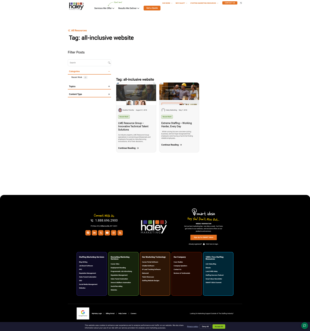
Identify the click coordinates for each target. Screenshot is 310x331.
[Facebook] (88, 232)
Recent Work (124, 117)
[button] (241, 3)
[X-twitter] (101, 232)
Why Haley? (180, 3)
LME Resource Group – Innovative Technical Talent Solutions (133, 126)
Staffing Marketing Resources (203, 3)
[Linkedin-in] (94, 232)
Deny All (205, 326)
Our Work (166, 3)
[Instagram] (113, 232)
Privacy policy (192, 326)
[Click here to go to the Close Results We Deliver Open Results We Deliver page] (138, 8)
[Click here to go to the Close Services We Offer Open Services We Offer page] (113, 8)
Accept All (219, 326)
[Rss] (120, 232)
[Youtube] (107, 232)
